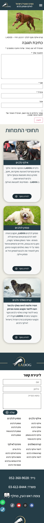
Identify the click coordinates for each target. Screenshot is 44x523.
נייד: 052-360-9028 (22, 477)
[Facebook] (31, 505)
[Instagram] (25, 505)
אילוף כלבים (22, 162)
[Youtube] (19, 505)
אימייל (39, 92)
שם (41, 83)
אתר (41, 101)
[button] (40, 5)
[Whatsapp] (2, 502)
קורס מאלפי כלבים (22, 300)
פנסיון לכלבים (22, 227)
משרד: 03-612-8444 (22, 486)
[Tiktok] (12, 505)
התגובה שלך (37, 53)
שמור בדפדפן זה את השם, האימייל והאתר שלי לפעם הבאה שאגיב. (24, 114)
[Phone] (2, 509)
